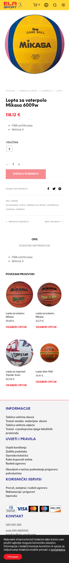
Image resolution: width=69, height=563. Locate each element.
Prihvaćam (12, 556)
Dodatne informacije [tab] (34, 246)
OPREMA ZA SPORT (28, 91)
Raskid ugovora (16, 463)
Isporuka (11, 495)
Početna (10, 91)
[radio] (9, 149)
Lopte (59, 91)
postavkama (58, 549)
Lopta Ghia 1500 (44, 371)
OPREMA (20, 209)
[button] (36, 5)
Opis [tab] (35, 239)
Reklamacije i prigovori (20, 491)
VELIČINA (12, 142)
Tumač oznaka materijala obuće (26, 421)
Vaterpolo (46, 91)
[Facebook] (50, 189)
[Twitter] (55, 189)
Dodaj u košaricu (26, 174)
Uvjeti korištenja (16, 447)
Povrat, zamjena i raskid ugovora (26, 487)
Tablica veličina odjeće (20, 425)
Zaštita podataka (16, 451)
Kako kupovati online (19, 459)
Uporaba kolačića (17, 455)
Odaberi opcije (16, 327)
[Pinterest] (60, 189)
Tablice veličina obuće (20, 417)
